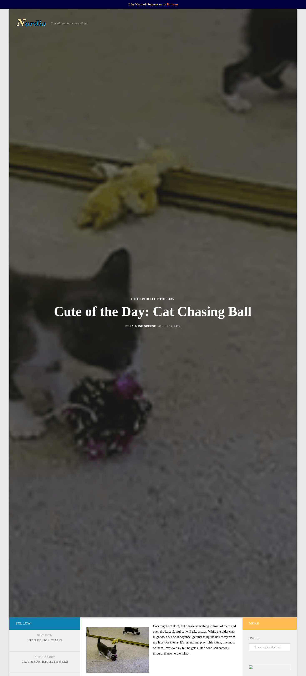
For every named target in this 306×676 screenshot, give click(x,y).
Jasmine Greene (143, 326)
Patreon (172, 4)
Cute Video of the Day (152, 299)
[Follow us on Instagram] (58, 623)
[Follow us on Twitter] (64, 623)
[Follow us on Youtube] (71, 623)
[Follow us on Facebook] (51, 623)
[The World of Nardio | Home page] (31, 23)
